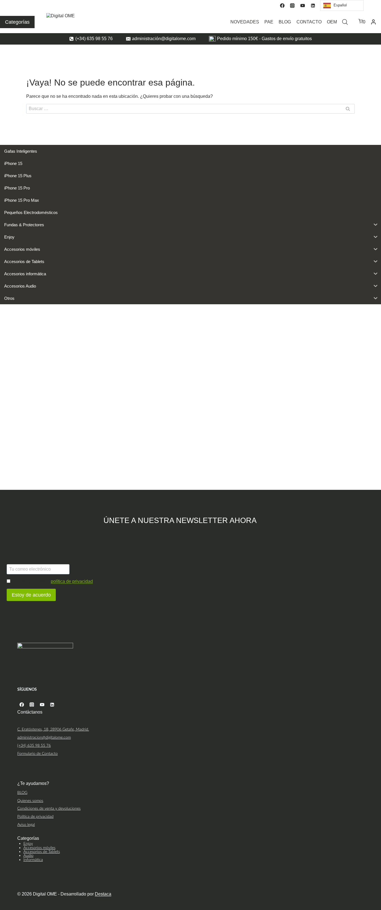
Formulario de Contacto (37, 753)
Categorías (17, 22)
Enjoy (28, 843)
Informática (33, 860)
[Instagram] (292, 5)
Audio (28, 855)
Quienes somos (30, 801)
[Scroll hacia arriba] (376, 883)
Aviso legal (26, 825)
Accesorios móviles (39, 848)
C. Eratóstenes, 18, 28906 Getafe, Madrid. (53, 729)
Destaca (103, 894)
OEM (332, 22)
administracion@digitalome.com (44, 737)
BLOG (285, 22)
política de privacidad (72, 581)
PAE (268, 22)
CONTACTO (309, 22)
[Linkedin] (312, 5)
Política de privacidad (35, 816)
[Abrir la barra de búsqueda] (345, 22)
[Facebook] (282, 5)
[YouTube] (302, 5)
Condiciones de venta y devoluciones (49, 808)
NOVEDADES (244, 22)
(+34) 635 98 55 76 (34, 745)
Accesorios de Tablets (41, 852)
